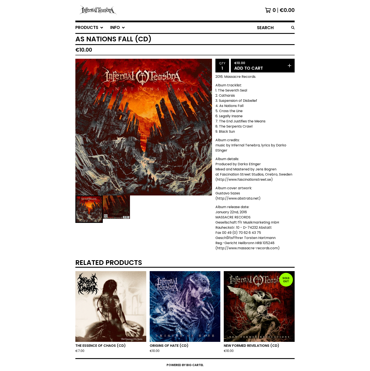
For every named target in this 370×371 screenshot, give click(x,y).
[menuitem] (89, 27)
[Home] (98, 10)
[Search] (292, 27)
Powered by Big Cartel (185, 365)
